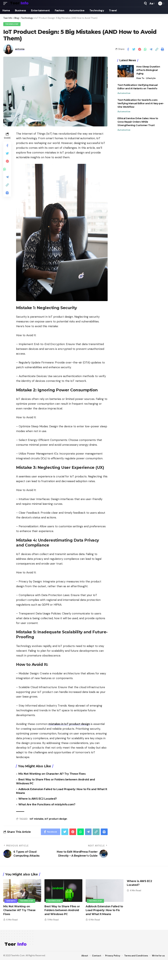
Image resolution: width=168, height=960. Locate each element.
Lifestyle (151, 78)
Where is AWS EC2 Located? (37, 798)
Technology (12, 24)
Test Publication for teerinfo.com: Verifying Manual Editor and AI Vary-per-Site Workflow (140, 103)
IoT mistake (36, 818)
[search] (145, 3)
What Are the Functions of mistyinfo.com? (47, 804)
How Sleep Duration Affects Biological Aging (148, 70)
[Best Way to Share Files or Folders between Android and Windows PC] (63, 890)
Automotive (123, 93)
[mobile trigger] (6, 3)
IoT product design (56, 818)
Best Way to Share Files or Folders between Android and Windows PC (62, 910)
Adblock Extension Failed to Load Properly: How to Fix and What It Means (104, 910)
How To (140, 78)
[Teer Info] (19, 3)
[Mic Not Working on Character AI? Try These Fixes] (22, 890)
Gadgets (11, 901)
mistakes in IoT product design (69, 724)
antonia (19, 49)
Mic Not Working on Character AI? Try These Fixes (51, 773)
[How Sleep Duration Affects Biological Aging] (125, 71)
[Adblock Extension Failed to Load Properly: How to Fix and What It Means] (105, 890)
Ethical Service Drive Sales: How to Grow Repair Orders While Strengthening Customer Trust (137, 122)
